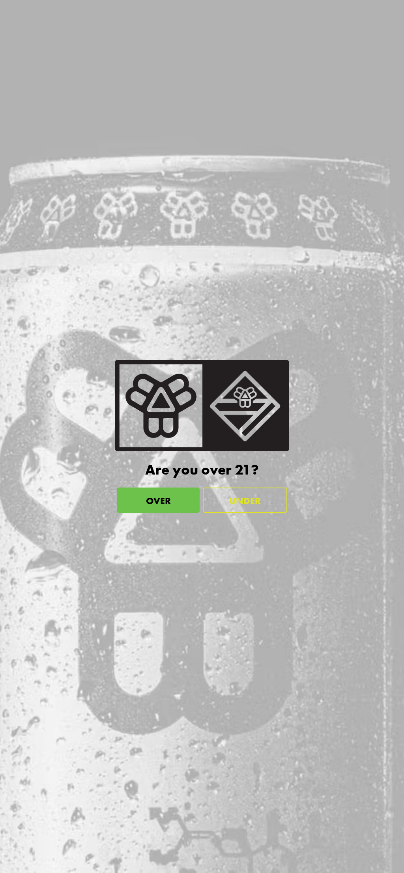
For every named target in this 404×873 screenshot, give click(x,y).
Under (245, 500)
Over (158, 500)
